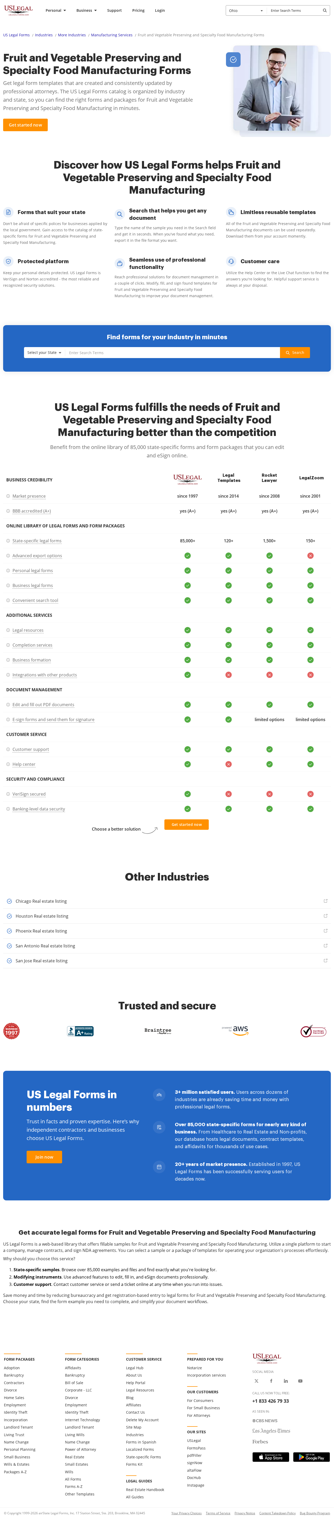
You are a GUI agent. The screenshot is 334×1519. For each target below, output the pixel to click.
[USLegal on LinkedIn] (286, 1381)
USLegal (194, 1440)
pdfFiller (194, 1455)
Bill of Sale (74, 1382)
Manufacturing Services (112, 34)
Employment (15, 1404)
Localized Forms (140, 1449)
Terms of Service (218, 1513)
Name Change (16, 1442)
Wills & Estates (16, 1464)
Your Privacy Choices (186, 1513)
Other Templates (79, 1494)
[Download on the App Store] (270, 1457)
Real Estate (74, 1456)
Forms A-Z (73, 1486)
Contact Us (135, 1412)
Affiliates (133, 1404)
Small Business (17, 1456)
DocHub (194, 1477)
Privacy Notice (245, 1513)
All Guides (135, 1496)
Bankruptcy (14, 1375)
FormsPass (196, 1448)
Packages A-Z (15, 1471)
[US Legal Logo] (267, 1358)
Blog (130, 1397)
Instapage (195, 1485)
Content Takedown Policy (277, 1513)
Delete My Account (142, 1419)
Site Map (133, 1427)
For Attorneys (198, 1415)
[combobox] (246, 10)
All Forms (73, 1479)
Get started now (25, 125)
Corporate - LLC (78, 1390)
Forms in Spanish (141, 1442)
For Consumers (200, 1400)
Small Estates (76, 1464)
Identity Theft (15, 1412)
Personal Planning (19, 1449)
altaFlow (194, 1470)
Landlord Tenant (18, 1427)
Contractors (14, 1382)
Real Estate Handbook (145, 1489)
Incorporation (16, 1419)
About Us (134, 1375)
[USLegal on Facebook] (271, 1381)
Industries (44, 34)
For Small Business (203, 1407)
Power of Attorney (80, 1449)
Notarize (194, 1367)
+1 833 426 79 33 (270, 1401)
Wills (69, 1471)
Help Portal (135, 1382)
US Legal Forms (16, 34)
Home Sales (14, 1397)
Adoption (12, 1367)
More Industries (72, 34)
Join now (44, 1157)
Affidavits (73, 1367)
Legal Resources (140, 1390)
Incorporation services (206, 1375)
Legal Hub (135, 1367)
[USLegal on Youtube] (300, 1381)
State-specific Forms (143, 1456)
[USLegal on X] (256, 1381)
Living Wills (75, 1434)
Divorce (10, 1390)
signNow (194, 1462)
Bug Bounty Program (315, 1513)
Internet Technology (82, 1419)
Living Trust (14, 1434)
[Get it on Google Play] (311, 1457)
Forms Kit (134, 1464)
